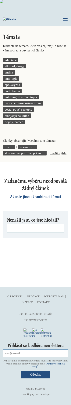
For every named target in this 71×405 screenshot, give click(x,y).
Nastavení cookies (35, 320)
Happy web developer (38, 394)
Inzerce (27, 302)
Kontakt (43, 302)
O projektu (15, 296)
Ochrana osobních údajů (36, 314)
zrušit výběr (58, 153)
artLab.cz (40, 388)
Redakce (33, 296)
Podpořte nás (54, 296)
